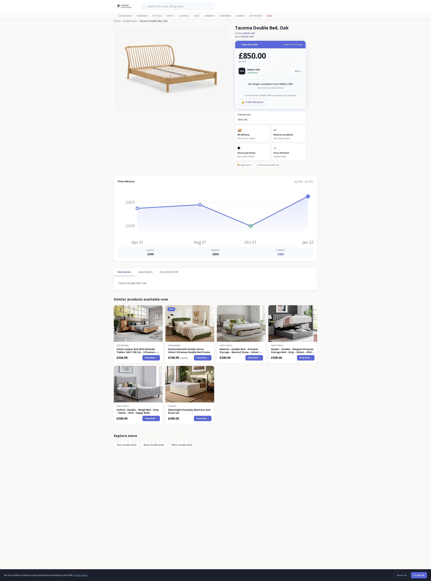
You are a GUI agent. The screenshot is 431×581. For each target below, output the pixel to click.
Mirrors (209, 15)
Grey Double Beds (127, 444)
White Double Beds (182, 444)
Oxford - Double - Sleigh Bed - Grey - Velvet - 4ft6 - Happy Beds (138, 411)
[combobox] (178, 6)
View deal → (151, 357)
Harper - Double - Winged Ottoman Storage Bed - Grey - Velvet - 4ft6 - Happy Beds (292, 351)
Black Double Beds (154, 444)
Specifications (145, 271)
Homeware (225, 15)
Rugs (197, 15)
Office (170, 15)
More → (298, 71)
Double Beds (130, 21)
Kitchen (157, 15)
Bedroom (142, 15)
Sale (269, 15)
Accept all (419, 575)
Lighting (184, 15)
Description (124, 271)
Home (117, 21)
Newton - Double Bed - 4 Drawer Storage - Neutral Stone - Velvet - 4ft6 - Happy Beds (240, 351)
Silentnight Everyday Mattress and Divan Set (189, 411)
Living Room (125, 15)
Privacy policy (81, 575)
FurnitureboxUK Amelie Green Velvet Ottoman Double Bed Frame (189, 351)
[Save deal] (158, 309)
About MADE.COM (169, 271)
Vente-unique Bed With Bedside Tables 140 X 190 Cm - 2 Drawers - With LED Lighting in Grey (137, 351)
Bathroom (256, 15)
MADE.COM (249, 33)
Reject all (402, 575)
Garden (240, 15)
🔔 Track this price (252, 102)
